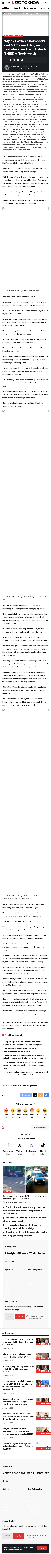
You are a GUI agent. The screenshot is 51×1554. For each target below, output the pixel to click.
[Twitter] (19, 1148)
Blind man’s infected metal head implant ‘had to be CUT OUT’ (16, 1355)
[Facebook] (8, 1148)
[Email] (18, 60)
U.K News (22, 1253)
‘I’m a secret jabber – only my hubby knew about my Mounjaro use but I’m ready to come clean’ (23, 1065)
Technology (42, 1472)
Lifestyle (10, 1253)
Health (23, 1086)
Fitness (16, 1086)
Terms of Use (17, 1550)
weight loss (32, 1086)
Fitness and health (13, 36)
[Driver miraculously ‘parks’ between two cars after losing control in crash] (25, 1179)
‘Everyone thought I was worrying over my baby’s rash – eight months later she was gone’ (17, 1402)
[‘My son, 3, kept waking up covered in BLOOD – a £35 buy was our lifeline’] (42, 1369)
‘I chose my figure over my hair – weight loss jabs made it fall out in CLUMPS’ (17, 1446)
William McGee (11, 1202)
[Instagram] (31, 1148)
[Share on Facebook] (10, 60)
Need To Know (25, 2)
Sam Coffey (15, 66)
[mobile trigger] (4, 2)
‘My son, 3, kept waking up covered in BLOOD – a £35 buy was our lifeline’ (18, 1369)
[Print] (22, 60)
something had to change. (25, 171)
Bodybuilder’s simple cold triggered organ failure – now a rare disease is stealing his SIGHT (17, 1431)
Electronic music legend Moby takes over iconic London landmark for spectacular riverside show (24, 1210)
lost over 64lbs (9, 195)
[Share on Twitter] (14, 60)
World (7, 1192)
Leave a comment (40, 1127)
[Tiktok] (42, 1148)
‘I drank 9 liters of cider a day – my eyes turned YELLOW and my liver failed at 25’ (17, 1342)
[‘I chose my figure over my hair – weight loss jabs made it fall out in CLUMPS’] (42, 1446)
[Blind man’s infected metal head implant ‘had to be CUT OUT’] (42, 1356)
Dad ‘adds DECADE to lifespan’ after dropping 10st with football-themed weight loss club (18, 1416)
